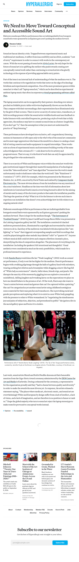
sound (29, 411)
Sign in (59, 4)
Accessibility (19, 411)
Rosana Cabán (15, 44)
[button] (28, 510)
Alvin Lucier (48, 63)
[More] (66, 11)
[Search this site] (4, 4)
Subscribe (70, 4)
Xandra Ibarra (15, 258)
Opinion (6, 21)
